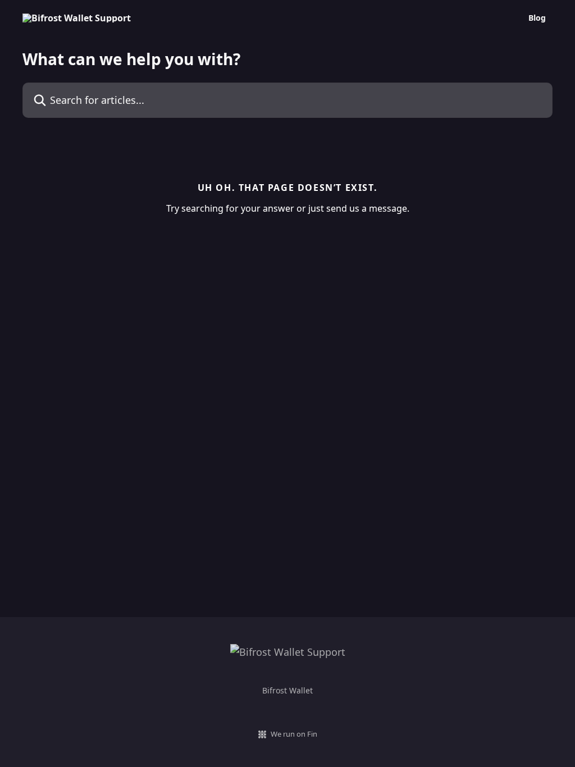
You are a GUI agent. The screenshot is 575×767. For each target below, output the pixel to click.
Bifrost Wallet (287, 690)
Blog (537, 18)
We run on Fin (294, 734)
